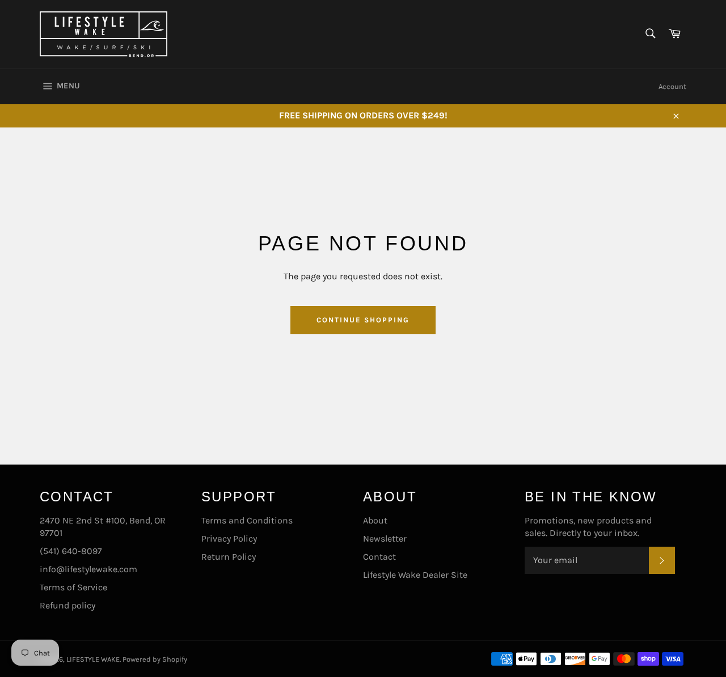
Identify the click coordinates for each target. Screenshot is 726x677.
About (375, 520)
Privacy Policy (229, 538)
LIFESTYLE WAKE (93, 659)
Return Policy (228, 556)
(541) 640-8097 (71, 551)
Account (672, 86)
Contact (379, 556)
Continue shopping (362, 320)
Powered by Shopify (155, 659)
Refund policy (67, 605)
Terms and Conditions (247, 520)
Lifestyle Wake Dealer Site (415, 574)
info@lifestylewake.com (88, 569)
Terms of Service (73, 587)
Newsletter (385, 538)
